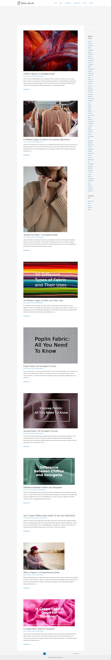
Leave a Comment (27, 76)
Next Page (76, 653)
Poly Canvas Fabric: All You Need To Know (90, 187)
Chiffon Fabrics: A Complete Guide (39, 74)
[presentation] (62, 3)
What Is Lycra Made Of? (91, 136)
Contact (91, 3)
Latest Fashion (77, 3)
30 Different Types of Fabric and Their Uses (43, 300)
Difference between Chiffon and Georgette (42, 487)
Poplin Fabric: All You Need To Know (39, 366)
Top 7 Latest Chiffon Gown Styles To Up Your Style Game (49, 515)
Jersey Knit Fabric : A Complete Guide (40, 235)
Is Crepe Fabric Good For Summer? (39, 629)
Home (55, 3)
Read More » (26, 89)
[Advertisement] (55, 16)
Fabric (60, 3)
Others (84, 3)
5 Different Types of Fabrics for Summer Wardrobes (46, 139)
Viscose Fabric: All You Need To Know (40, 431)
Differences (67, 3)
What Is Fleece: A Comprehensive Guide (41, 572)
